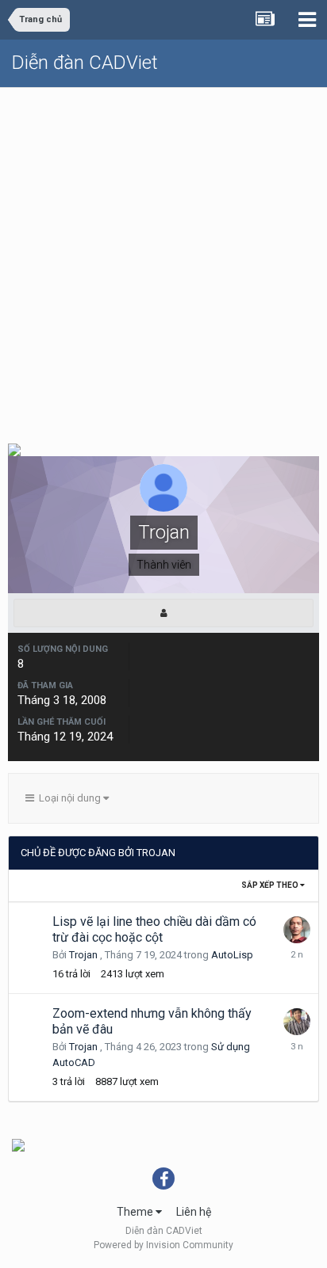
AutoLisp (232, 955)
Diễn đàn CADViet (85, 62)
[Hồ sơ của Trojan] (163, 613)
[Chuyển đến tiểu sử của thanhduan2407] (296, 1021)
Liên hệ (193, 1211)
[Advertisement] (163, 259)
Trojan (83, 955)
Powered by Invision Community (163, 1245)
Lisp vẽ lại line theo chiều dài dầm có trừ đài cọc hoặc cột (154, 929)
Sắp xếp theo (270, 885)
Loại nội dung (68, 798)
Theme (136, 1211)
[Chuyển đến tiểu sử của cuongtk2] (296, 929)
